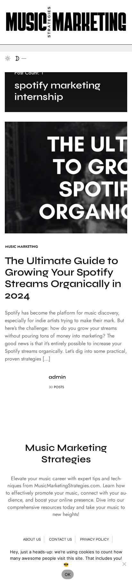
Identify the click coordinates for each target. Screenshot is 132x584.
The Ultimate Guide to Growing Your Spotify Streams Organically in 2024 (63, 277)
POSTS (59, 387)
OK (68, 574)
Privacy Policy (94, 539)
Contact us (60, 539)
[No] (124, 564)
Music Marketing (21, 246)
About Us (32, 539)
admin (57, 377)
